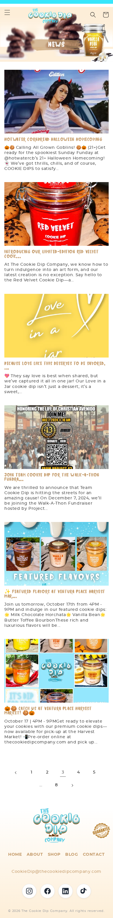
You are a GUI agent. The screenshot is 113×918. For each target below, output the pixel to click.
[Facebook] (47, 891)
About (35, 855)
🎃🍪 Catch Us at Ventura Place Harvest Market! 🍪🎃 (48, 710)
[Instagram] (29, 891)
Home (15, 855)
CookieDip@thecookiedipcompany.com (56, 872)
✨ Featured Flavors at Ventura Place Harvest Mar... (54, 593)
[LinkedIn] (65, 891)
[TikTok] (83, 891)
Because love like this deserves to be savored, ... (54, 365)
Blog (71, 855)
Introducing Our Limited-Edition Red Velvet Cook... (51, 254)
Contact (94, 855)
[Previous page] (16, 772)
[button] (7, 12)
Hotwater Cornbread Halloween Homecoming (53, 139)
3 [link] (63, 772)
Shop (54, 855)
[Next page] (72, 785)
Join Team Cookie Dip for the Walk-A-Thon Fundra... (51, 477)
